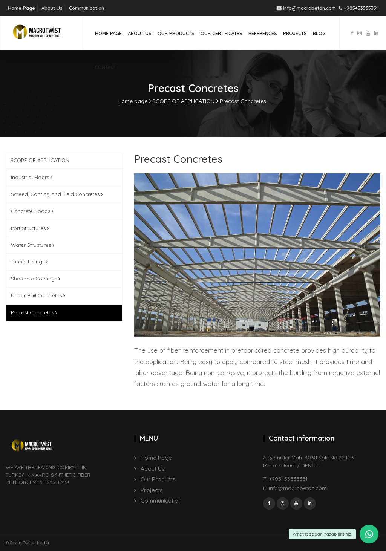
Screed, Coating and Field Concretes (56, 194)
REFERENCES (262, 33)
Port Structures (29, 228)
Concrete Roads (31, 211)
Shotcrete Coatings (34, 279)
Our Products (158, 479)
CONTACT (105, 67)
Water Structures (31, 245)
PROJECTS (295, 33)
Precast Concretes (243, 101)
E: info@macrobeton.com (295, 488)
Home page (132, 101)
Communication (86, 8)
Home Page (21, 8)
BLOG (319, 33)
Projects (152, 490)
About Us (52, 8)
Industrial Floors (31, 177)
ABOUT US (140, 33)
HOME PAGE (108, 33)
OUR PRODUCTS (176, 33)
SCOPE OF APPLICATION (183, 101)
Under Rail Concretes (37, 295)
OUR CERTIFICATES (221, 33)
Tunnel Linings (28, 262)
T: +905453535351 (285, 478)
